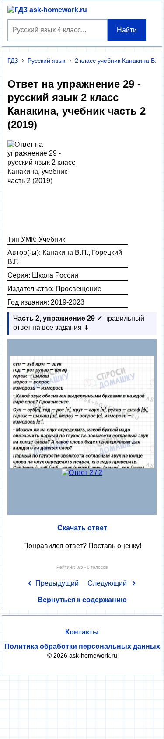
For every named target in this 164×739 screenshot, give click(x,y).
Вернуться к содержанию (82, 599)
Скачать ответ (82, 528)
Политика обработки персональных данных (82, 646)
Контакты (82, 632)
